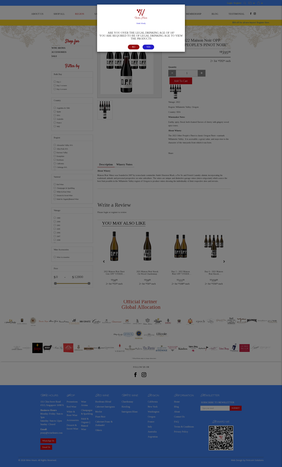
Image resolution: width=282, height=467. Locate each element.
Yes (148, 47)
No (133, 47)
